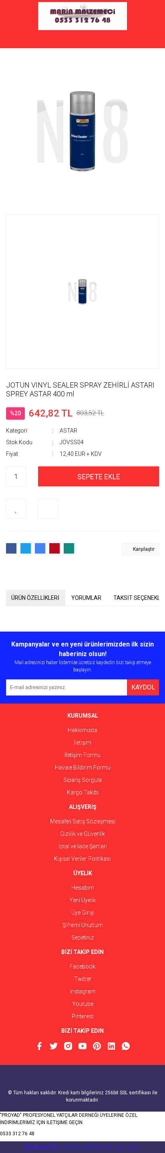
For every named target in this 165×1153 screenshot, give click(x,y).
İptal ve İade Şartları (82, 846)
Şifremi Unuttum (82, 925)
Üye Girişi (82, 912)
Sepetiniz (82, 937)
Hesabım (82, 887)
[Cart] (147, 40)
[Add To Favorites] (16, 509)
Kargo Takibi (83, 792)
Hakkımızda (82, 730)
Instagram (83, 991)
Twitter (82, 979)
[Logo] (82, 16)
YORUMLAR (86, 598)
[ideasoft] (40, 1147)
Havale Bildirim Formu (83, 767)
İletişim (82, 742)
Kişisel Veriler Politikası (82, 859)
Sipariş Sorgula (82, 780)
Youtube (82, 1004)
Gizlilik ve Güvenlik (82, 834)
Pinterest (83, 1016)
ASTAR (68, 430)
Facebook (82, 966)
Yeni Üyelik (82, 900)
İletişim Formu (82, 755)
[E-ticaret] (81, 1147)
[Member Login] (82, 40)
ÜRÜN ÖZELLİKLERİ (35, 598)
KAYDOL (143, 687)
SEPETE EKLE (98, 476)
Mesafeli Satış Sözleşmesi (82, 821)
